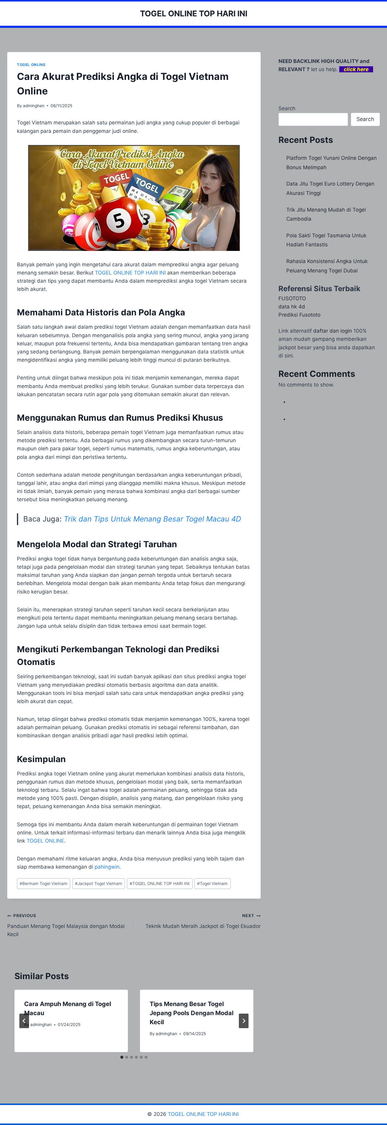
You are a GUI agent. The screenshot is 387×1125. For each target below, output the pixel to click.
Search (286, 108)
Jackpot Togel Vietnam (98, 883)
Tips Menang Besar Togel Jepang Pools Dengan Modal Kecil (191, 1013)
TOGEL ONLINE (31, 64)
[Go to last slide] (24, 1021)
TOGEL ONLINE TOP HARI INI (160, 883)
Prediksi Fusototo (299, 315)
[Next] (244, 1021)
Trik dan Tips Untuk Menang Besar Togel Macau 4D (152, 519)
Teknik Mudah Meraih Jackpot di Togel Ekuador (203, 921)
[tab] (121, 1057)
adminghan (33, 105)
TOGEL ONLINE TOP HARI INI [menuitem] (130, 273)
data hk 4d (291, 307)
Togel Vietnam (212, 883)
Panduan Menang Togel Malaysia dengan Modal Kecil (66, 925)
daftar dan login (332, 331)
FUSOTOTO (292, 298)
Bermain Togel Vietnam (43, 883)
